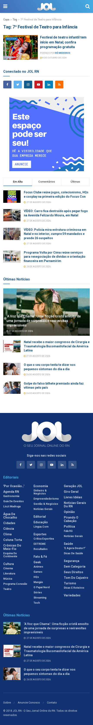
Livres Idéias (73, 497)
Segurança (71, 561)
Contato (52, 702)
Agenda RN (11, 491)
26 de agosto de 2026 (38, 374)
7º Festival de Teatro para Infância (41, 19)
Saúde (68, 543)
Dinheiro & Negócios (40, 492)
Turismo (70, 583)
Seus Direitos (73, 572)
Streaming (40, 597)
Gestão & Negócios (46, 503)
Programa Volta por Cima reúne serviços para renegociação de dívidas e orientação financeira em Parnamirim (54, 257)
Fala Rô (68, 531)
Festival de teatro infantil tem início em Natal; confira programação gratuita (63, 42)
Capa (6, 19)
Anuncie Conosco (29, 702)
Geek (37, 562)
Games (38, 571)
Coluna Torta (12, 540)
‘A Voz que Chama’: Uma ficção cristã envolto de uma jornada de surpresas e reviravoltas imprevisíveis (43, 320)
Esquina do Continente (10, 555)
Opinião (69, 512)
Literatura (9, 573)
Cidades (9, 523)
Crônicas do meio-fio (12, 547)
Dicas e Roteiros (74, 587)
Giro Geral (71, 491)
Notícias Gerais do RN (75, 504)
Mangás (38, 582)
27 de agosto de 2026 (20, 331)
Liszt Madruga (12, 506)
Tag (15, 19)
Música (7, 578)
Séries (38, 592)
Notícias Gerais (43, 509)
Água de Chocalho (10, 515)
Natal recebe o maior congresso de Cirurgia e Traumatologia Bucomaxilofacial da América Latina (57, 346)
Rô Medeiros (62, 53)
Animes (38, 566)
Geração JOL (73, 486)
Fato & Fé (40, 556)
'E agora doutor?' (74, 548)
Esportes (40, 534)
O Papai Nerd (42, 587)
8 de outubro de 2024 (54, 58)
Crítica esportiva (44, 538)
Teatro (7, 589)
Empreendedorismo (46, 498)
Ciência (8, 528)
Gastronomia (11, 496)
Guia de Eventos (13, 501)
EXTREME (40, 543)
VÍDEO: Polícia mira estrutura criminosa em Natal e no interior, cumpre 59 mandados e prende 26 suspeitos (55, 234)
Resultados (41, 549)
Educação (41, 522)
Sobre (7, 702)
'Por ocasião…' (13, 486)
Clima (7, 534)
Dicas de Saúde (73, 553)
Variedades (72, 595)
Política (11, 39)
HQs (36, 577)
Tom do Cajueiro (76, 577)
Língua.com (41, 526)
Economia (41, 486)
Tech (37, 602)
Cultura (8, 564)
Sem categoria (74, 566)
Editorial (40, 516)
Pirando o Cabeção (71, 519)
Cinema (8, 568)
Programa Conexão (15, 583)
